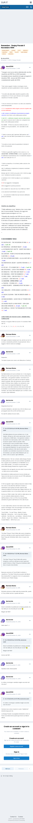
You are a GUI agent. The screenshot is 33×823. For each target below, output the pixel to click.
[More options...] (30, 67)
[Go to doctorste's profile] (3, 353)
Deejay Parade (16, 60)
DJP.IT (4, 2)
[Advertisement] (16, 26)
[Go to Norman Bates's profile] (3, 335)
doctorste (9, 352)
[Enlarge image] (22, 608)
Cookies (20, 816)
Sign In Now (16, 758)
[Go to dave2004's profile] (3, 67)
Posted (13, 68)
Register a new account (16, 746)
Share (8, 768)
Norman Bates (11, 334)
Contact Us (13, 816)
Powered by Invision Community (16, 820)
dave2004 (6, 58)
